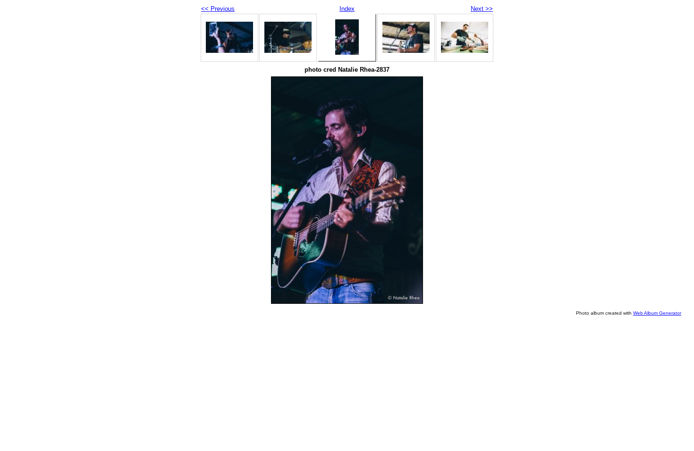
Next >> (482, 8)
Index (347, 8)
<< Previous (218, 8)
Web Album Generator (657, 313)
